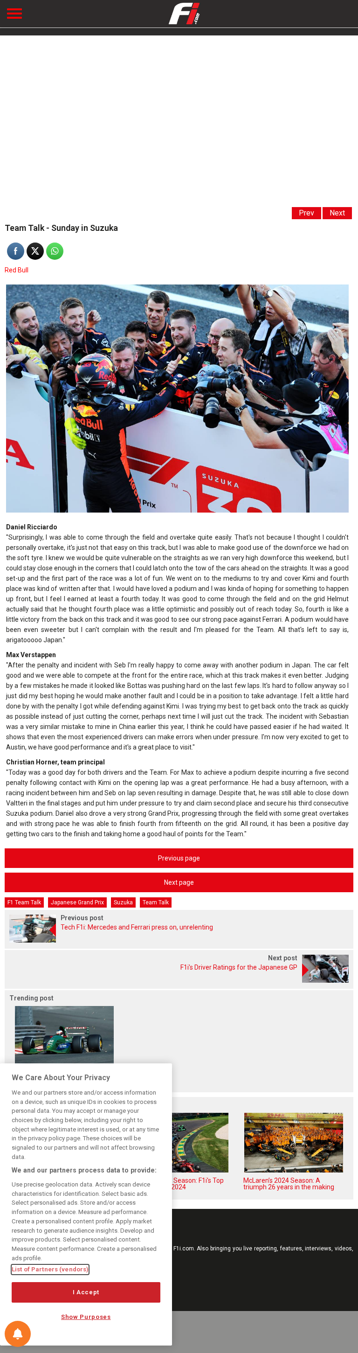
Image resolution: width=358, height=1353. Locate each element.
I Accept (86, 1292)
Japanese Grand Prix (77, 902)
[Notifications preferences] (18, 1334)
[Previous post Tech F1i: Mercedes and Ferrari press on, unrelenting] (179, 940)
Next (337, 212)
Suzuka (123, 902)
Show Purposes (86, 1316)
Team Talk (156, 902)
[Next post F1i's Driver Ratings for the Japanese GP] (179, 980)
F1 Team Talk (24, 902)
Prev (306, 212)
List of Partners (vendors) (50, 1269)
